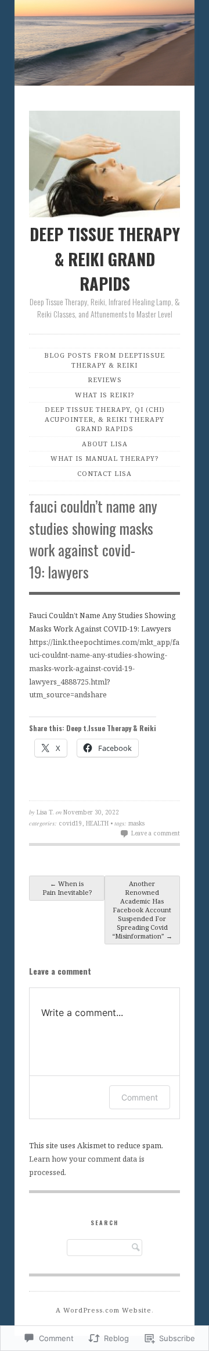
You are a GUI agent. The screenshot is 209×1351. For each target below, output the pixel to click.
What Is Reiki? (104, 394)
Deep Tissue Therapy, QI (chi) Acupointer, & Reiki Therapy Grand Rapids (105, 419)
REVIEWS (105, 379)
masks (136, 823)
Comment (139, 1097)
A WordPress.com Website (104, 1310)
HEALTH (97, 823)
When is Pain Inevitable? (67, 888)
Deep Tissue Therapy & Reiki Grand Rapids (105, 258)
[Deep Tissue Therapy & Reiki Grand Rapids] (104, 45)
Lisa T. (45, 812)
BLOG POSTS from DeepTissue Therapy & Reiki (104, 360)
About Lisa (105, 443)
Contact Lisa (104, 473)
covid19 (70, 823)
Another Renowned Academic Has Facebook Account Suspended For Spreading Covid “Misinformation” (142, 909)
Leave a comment (155, 833)
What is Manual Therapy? (104, 458)
